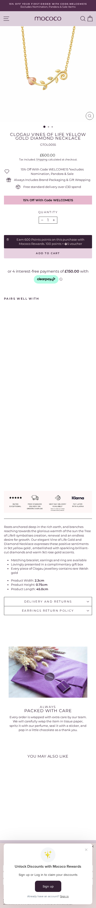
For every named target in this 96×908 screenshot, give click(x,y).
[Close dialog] (92, 846)
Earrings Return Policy (48, 610)
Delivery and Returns (48, 601)
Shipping (42, 159)
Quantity (48, 212)
